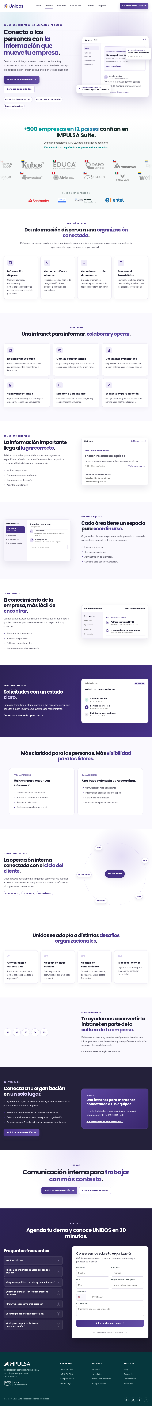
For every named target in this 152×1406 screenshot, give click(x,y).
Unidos (49, 5)
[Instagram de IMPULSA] (133, 1400)
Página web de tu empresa (123, 1279)
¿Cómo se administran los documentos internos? (27, 1293)
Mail (78, 1279)
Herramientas (130, 1378)
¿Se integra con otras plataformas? (25, 1313)
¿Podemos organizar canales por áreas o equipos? (28, 1271)
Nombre (80, 1267)
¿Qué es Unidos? (14, 1260)
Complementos (67, 1378)
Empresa (115, 1267)
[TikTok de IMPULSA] (139, 1400)
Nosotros (96, 1369)
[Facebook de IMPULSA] (146, 1400)
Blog (126, 1369)
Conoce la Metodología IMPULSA (99, 1051)
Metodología (65, 1383)
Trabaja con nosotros (101, 1378)
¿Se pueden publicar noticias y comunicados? (30, 1282)
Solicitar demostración (134, 5)
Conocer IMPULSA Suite (95, 1190)
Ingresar (102, 5)
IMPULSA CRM (66, 1369)
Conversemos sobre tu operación (22, 715)
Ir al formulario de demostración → (105, 1121)
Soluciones (75, 5)
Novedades (97, 1374)
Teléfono (81, 1291)
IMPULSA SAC (66, 1374)
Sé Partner (128, 1383)
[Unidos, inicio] (13, 5)
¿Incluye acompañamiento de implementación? (22, 1325)
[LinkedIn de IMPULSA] (126, 1400)
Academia (128, 1374)
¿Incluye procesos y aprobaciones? (24, 1304)
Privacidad (102, 1383)
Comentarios (82, 1303)
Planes (91, 5)
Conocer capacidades (19, 89)
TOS (94, 1383)
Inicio (38, 5)
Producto (61, 5)
